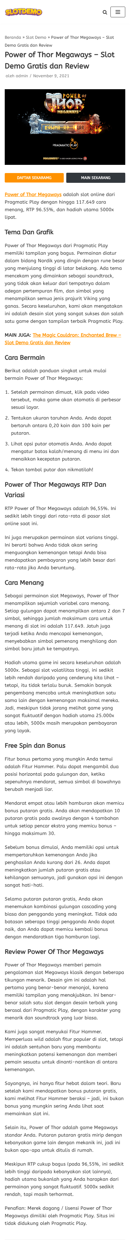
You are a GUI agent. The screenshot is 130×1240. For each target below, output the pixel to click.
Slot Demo (36, 37)
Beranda (13, 37)
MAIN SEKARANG (95, 178)
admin (22, 75)
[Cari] (105, 12)
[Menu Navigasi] (117, 12)
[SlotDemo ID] (24, 12)
